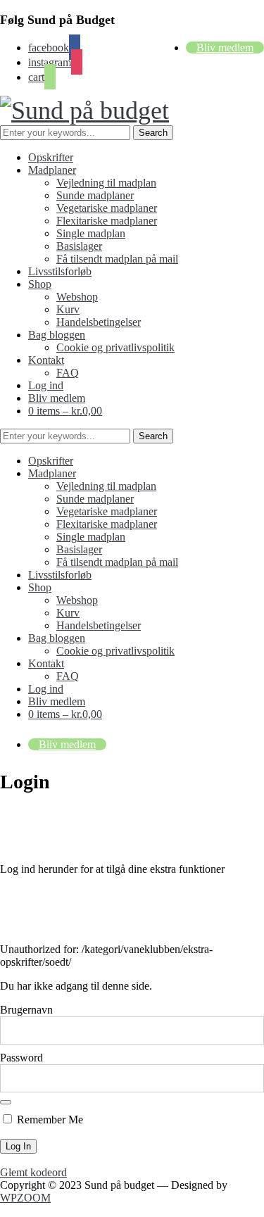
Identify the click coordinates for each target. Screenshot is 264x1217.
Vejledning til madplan (106, 183)
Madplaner (52, 170)
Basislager (79, 246)
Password (21, 1058)
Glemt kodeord (33, 1172)
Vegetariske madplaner (106, 208)
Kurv (68, 309)
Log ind (45, 385)
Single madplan (90, 233)
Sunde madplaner (95, 195)
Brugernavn (26, 1010)
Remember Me (48, 1119)
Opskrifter (50, 157)
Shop (39, 284)
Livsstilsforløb (60, 271)
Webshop (77, 297)
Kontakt (46, 360)
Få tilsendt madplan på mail (117, 259)
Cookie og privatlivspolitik (115, 347)
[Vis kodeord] (5, 1102)
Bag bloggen (56, 335)
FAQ (67, 373)
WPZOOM (25, 1198)
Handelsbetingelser (98, 322)
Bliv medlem (224, 47)
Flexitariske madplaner (106, 221)
